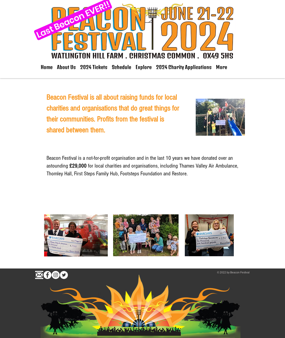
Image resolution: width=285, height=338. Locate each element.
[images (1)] (39, 275)
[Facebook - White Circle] (47, 275)
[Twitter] (64, 275)
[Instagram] (56, 275)
